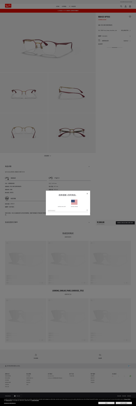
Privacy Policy (127, 399)
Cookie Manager (35, 400)
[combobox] (68, 210)
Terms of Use (9, 400)
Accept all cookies (123, 403)
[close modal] (87, 193)
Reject (106, 403)
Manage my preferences (10, 403)
